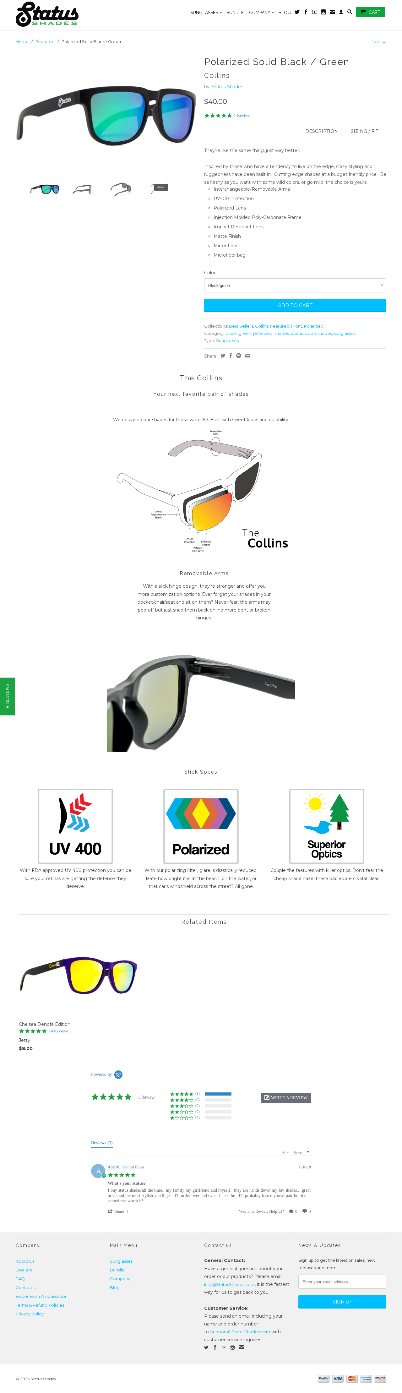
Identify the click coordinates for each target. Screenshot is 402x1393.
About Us (25, 1261)
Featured (45, 41)
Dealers (24, 1269)
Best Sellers (241, 326)
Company (261, 12)
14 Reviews (58, 1031)
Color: (210, 272)
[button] (286, 1098)
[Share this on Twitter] (222, 355)
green (245, 333)
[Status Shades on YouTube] (314, 13)
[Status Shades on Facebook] (305, 13)
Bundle (235, 12)
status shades (318, 333)
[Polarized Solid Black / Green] (107, 114)
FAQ (20, 1278)
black (231, 333)
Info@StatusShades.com (229, 1284)
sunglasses (345, 333)
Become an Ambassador (41, 1296)
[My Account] (341, 13)
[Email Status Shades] (332, 13)
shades (281, 333)
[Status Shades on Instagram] (323, 13)
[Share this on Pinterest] (238, 355)
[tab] (102, 1144)
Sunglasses (206, 12)
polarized (263, 333)
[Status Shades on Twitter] (297, 13)
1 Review (242, 115)
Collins (261, 326)
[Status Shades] (60, 15)
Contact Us (27, 1287)
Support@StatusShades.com (240, 1331)
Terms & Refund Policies (40, 1305)
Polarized (313, 326)
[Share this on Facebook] (230, 355)
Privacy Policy (30, 1313)
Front (296, 326)
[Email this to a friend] (247, 355)
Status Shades (227, 87)
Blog (285, 12)
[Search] (349, 13)
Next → (379, 41)
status (297, 333)
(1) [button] (197, 1094)
